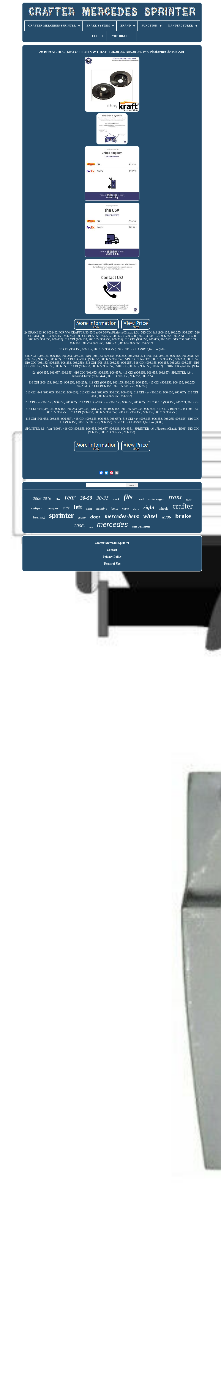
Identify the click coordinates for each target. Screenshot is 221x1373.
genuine (101, 508)
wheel (150, 516)
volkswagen (156, 499)
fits (128, 497)
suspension (141, 526)
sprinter (61, 515)
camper (53, 508)
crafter (182, 506)
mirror (82, 517)
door (95, 516)
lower (188, 499)
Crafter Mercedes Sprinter (112, 543)
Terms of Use (112, 563)
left (78, 507)
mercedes (112, 524)
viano (125, 508)
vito (91, 527)
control (140, 499)
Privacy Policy (112, 556)
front (175, 496)
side (66, 508)
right (148, 507)
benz (114, 508)
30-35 (102, 497)
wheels (163, 508)
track (116, 499)
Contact (112, 549)
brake (183, 515)
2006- (79, 525)
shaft (89, 508)
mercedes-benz (122, 516)
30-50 (86, 498)
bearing (39, 517)
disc (58, 499)
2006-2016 (42, 498)
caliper (36, 508)
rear (70, 497)
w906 (166, 517)
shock (136, 509)
